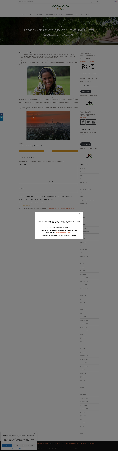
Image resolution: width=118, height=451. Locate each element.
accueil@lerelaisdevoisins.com (64, 232)
